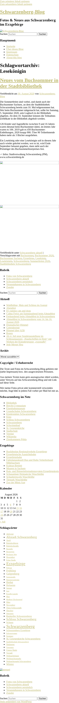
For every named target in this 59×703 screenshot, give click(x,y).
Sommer (9, 636)
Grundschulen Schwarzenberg (21, 411)
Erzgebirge (28, 258)
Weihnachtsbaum (12, 656)
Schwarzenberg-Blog (22, 12)
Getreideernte (13, 327)
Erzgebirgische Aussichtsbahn (21, 454)
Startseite (10, 46)
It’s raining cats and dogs (18, 310)
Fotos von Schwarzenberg (19, 276)
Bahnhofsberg (12, 543)
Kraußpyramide (12, 594)
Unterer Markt (11, 650)
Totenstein (10, 647)
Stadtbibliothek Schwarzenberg (15, 264)
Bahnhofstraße (12, 546)
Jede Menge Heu (14, 344)
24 (1, 515)
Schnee (9, 622)
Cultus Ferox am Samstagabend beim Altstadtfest (30, 313)
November (10, 605)
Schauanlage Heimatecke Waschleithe (25, 474)
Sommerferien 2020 (40, 261)
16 (20, 508)
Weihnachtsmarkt (13, 659)
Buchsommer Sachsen (11, 258)
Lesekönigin (6, 261)
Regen (9, 333)
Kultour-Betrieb (14, 465)
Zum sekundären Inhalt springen (16, 4)
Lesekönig (40, 258)
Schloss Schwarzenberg (18, 419)
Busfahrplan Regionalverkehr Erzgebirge (26, 451)
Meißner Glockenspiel (14, 599)
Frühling (11, 570)
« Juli (2, 521)
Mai (8, 596)
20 (11, 511)
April (8, 540)
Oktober (9, 610)
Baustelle (9, 549)
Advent (10, 534)
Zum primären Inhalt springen (15, 1)
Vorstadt (9, 653)
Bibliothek (11, 402)
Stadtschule (12, 431)
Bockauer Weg (11, 554)
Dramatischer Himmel (17, 325)
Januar (9, 588)
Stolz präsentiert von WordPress (16, 701)
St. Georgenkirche (15, 428)
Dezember (10, 557)
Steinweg (10, 644)
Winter (10, 664)
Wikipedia (11, 436)
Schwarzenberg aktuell (31, 252)
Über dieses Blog (14, 49)
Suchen (3, 34)
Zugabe (10, 287)
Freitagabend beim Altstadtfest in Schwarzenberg (30, 316)
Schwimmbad (13, 425)
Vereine (10, 433)
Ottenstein (10, 613)
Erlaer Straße (11, 560)
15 (17, 508)
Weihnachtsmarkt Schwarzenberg (18, 661)
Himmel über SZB (15, 330)
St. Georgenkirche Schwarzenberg (23, 638)
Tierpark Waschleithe (16, 479)
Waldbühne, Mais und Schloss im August (26, 305)
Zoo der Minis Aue (15, 482)
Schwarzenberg (21, 261)
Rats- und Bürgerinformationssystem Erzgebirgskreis (32, 471)
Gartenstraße (10, 577)
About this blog (14, 57)
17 (1, 511)
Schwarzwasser (11, 633)
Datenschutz (12, 54)
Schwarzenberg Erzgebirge (18, 630)
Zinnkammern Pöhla (16, 439)
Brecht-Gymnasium (16, 405)
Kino (8, 417)
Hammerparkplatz (12, 580)
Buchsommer (27, 255)
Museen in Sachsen (15, 468)
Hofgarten (10, 585)
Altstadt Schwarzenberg (21, 537)
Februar (9, 568)
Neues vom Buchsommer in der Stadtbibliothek (29, 83)
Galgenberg (12, 573)
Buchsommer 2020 (44, 255)
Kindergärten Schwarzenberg (20, 414)
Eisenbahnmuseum (15, 408)
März (8, 602)
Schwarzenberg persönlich (19, 281)
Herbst (9, 582)
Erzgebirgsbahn (14, 457)
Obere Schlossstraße (14, 608)
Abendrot (11, 308)
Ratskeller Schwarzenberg (19, 616)
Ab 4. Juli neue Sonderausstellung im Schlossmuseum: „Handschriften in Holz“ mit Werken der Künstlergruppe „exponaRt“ (28, 339)
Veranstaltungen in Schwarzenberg (23, 284)
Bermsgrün (10, 552)
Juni (7, 591)
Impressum (11, 52)
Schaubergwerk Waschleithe (20, 477)
